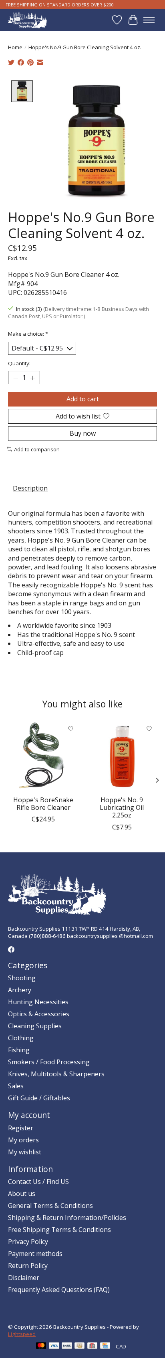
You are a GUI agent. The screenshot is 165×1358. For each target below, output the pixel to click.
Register (20, 1128)
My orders (23, 1140)
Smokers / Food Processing (49, 1062)
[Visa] (54, 1346)
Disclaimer (23, 1277)
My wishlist (24, 1152)
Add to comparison (37, 449)
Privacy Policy (28, 1241)
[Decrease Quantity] (15, 378)
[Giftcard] (92, 1346)
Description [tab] (30, 488)
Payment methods (35, 1253)
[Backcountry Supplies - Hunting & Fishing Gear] (27, 20)
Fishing (19, 1050)
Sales (16, 1086)
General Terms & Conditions (50, 1205)
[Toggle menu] (149, 20)
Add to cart (82, 399)
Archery (19, 989)
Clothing (21, 1038)
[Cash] (79, 1346)
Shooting (22, 977)
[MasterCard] (41, 1346)
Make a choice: (28, 333)
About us (21, 1193)
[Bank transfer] (67, 1346)
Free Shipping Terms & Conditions (59, 1229)
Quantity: (19, 363)
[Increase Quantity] (32, 378)
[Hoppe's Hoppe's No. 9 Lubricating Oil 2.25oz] (122, 756)
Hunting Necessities (38, 1001)
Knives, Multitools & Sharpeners (56, 1074)
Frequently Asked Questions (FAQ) (59, 1289)
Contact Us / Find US (38, 1181)
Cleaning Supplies (35, 1026)
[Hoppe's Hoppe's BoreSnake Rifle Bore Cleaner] (43, 756)
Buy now (83, 433)
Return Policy (28, 1265)
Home (15, 47)
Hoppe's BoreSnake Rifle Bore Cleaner (43, 803)
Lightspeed (22, 1334)
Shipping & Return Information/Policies (67, 1217)
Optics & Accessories (38, 1013)
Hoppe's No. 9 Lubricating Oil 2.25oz (122, 807)
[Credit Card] (105, 1346)
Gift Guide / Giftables (39, 1098)
